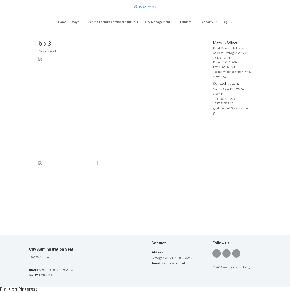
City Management (157, 22)
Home (62, 22)
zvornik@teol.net (173, 263)
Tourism (185, 22)
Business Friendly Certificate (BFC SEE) (113, 22)
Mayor (76, 22)
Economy (206, 22)
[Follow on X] (226, 253)
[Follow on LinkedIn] (236, 253)
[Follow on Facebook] (216, 253)
